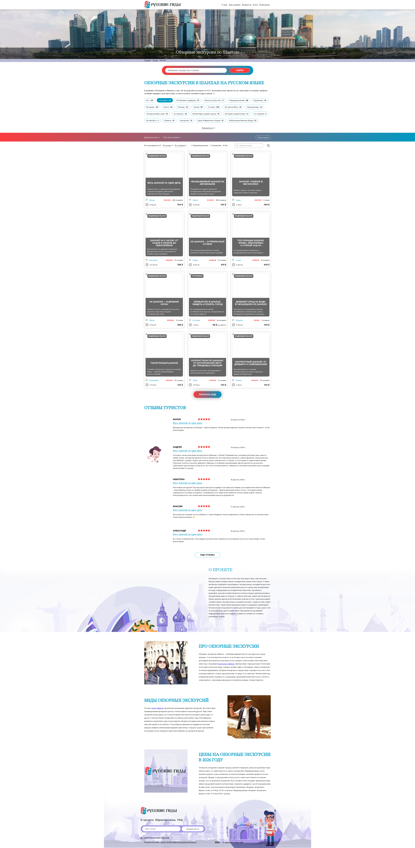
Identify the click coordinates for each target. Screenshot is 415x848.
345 (223, 204)
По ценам (167, 145)
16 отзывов (221, 320)
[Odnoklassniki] (248, 824)
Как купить (235, 4)
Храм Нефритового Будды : (210, 120)
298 (180, 264)
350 (180, 204)
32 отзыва (178, 260)
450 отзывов (177, 200)
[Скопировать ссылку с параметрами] (268, 145)
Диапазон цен (151, 137)
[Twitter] (241, 824)
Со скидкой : (260, 114)
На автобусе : (152, 120)
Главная (147, 60)
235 (180, 384)
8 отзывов (265, 260)
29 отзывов (264, 380)
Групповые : (260, 100)
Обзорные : (165, 100)
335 (266, 384)
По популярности (152, 145)
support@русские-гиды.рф (156, 838)
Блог (255, 4)
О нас (224, 4)
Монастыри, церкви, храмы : (205, 114)
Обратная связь (165, 819)
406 (266, 264)
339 (266, 324)
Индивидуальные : (239, 100)
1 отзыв (266, 200)
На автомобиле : (233, 107)
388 (180, 324)
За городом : (180, 114)
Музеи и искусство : (214, 100)
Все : (149, 100)
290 (266, 204)
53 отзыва (222, 260)
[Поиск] (236, 145)
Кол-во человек (171, 137)
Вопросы (246, 4)
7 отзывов (265, 320)
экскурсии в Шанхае (226, 664)
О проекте (147, 819)
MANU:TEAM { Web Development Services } (178, 842)
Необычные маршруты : (187, 100)
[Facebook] (234, 824)
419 (223, 264)
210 (223, 384)
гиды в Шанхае (157, 708)
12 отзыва (222, 380)
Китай (155, 60)
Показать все (207, 128)
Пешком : (169, 120)
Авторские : (186, 120)
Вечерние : (152, 107)
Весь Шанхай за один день (187, 423)
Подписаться (192, 829)
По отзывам (180, 145)
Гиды (263, 137)
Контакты (264, 4)
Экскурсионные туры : (157, 114)
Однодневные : (254, 107)
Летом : (167, 107)
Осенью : (213, 107)
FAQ (180, 819)
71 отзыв (179, 320)
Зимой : (198, 107)
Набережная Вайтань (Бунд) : (242, 120)
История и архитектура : (236, 114)
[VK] (255, 824)
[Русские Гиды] (162, 4)
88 (215, 324)
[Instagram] (262, 824)
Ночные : (183, 107)
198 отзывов (221, 200)
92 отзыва (178, 380)
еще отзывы (207, 555)
